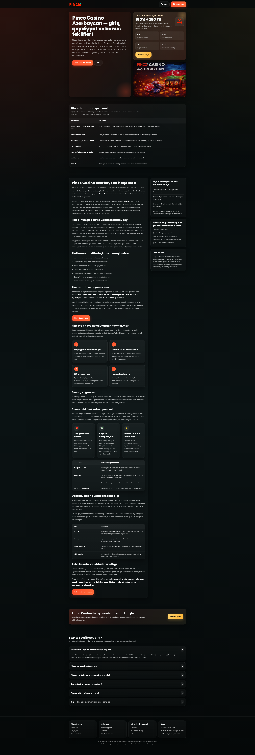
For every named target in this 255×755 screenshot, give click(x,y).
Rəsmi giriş (74, 728)
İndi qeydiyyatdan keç (83, 592)
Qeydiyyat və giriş (107, 734)
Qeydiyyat (74, 731)
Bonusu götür (175, 617)
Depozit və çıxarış (137, 731)
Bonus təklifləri (76, 734)
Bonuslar (134, 728)
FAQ (132, 734)
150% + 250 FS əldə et (83, 63)
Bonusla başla (143, 55)
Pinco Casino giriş (81, 318)
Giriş (98, 63)
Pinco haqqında (106, 728)
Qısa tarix (104, 731)
